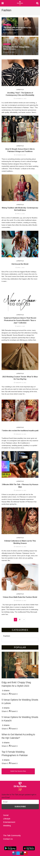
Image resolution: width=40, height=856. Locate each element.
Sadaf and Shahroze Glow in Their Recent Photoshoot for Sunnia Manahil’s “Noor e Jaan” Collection (20, 320)
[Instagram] (22, 853)
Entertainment (9, 822)
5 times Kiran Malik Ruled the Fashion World (20, 597)
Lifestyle (7, 44)
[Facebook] (14, 853)
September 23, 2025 (10, 32)
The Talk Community (12, 835)
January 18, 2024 (9, 52)
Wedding (7, 826)
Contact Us (8, 839)
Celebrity (7, 24)
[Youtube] (26, 853)
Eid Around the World (20, 264)
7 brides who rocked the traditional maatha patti (20, 431)
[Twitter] (18, 853)
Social (5, 815)
